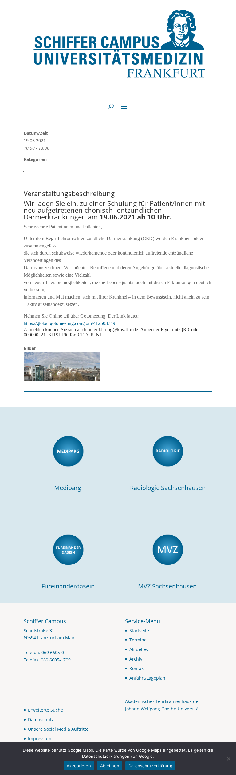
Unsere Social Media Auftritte (58, 729)
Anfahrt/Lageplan (147, 678)
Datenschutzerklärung (150, 765)
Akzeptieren (79, 765)
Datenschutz (41, 719)
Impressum (39, 738)
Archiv (135, 659)
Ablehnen (109, 765)
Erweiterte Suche (45, 710)
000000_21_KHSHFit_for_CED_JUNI (62, 334)
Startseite (139, 630)
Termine (138, 640)
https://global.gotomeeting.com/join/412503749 (72, 323)
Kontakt (137, 668)
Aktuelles (138, 649)
